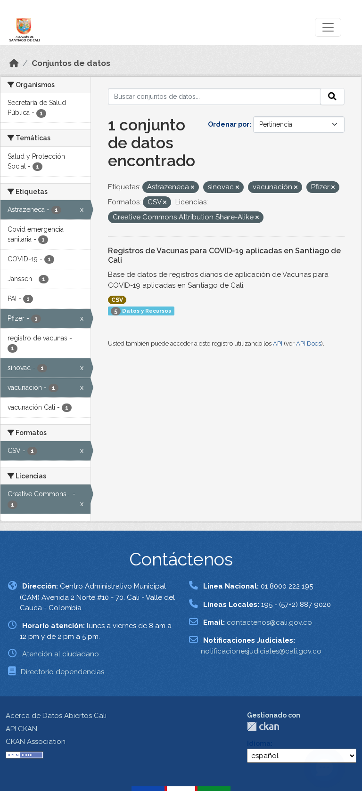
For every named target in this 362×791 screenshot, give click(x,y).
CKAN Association (36, 741)
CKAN (263, 726)
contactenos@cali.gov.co (269, 622)
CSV (117, 300)
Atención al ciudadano (60, 654)
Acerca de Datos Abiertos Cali (56, 715)
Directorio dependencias (62, 672)
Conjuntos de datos (71, 63)
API (277, 343)
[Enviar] (332, 96)
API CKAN (21, 729)
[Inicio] (14, 63)
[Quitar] (192, 188)
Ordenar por (228, 124)
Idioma (259, 743)
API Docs (308, 343)
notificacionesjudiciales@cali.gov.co (261, 651)
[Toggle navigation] (328, 27)
